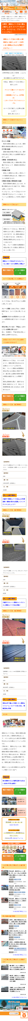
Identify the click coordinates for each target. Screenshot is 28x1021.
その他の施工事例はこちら (20, 911)
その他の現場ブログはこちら (19, 997)
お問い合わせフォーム (16, 838)
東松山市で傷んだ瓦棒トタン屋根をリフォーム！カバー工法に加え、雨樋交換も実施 (14, 705)
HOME (3, 16)
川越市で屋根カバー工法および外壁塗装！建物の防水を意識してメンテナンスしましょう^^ (14, 501)
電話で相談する (8, 270)
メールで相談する (20, 271)
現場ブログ (9, 16)
